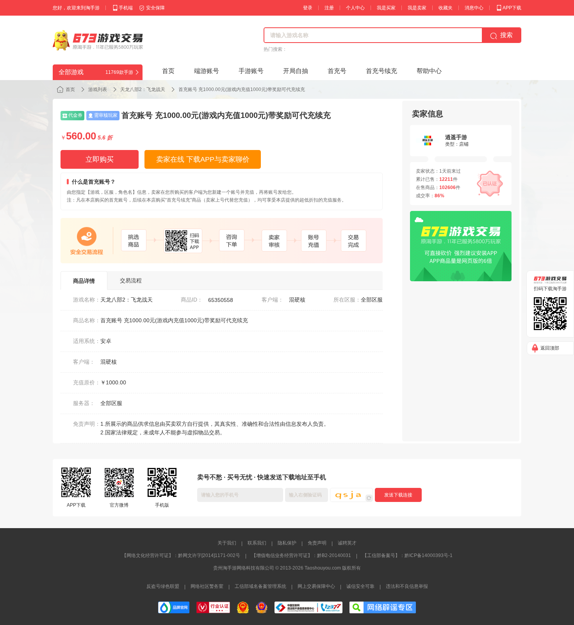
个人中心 (355, 8)
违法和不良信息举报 (407, 586)
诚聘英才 (347, 543)
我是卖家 (417, 8)
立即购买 (100, 159)
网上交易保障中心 (316, 586)
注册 (329, 8)
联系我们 (257, 543)
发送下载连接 (398, 495)
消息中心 (474, 8)
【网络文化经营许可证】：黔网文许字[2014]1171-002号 (181, 555)
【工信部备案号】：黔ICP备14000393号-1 (407, 555)
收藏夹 (446, 8)
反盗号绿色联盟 (162, 586)
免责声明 (317, 543)
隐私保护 (287, 543)
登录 (307, 8)
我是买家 (386, 8)
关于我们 (226, 543)
